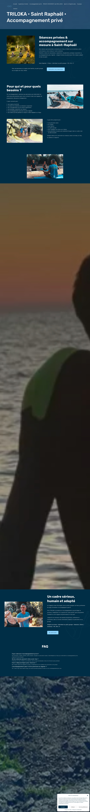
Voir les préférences (83, 807)
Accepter (63, 807)
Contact (15, 8)
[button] (87, 795)
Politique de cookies (68, 809)
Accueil (15, 4)
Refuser (73, 807)
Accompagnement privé (36, 4)
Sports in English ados (70, 4)
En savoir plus (53, 632)
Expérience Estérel (23, 4)
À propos (79, 4)
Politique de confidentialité (76, 809)
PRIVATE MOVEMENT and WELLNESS (53, 4)
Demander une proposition (56, 69)
